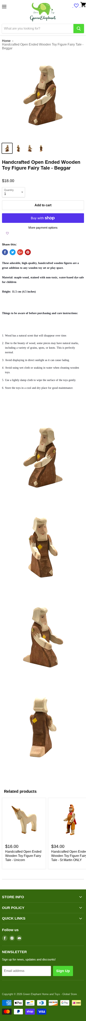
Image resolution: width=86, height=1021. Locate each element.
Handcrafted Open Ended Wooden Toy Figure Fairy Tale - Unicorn (23, 856)
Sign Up (63, 971)
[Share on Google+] (20, 252)
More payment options (43, 227)
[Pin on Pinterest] (28, 252)
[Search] (78, 28)
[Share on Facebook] (5, 252)
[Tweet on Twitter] (13, 252)
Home (6, 41)
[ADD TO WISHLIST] (7, 233)
